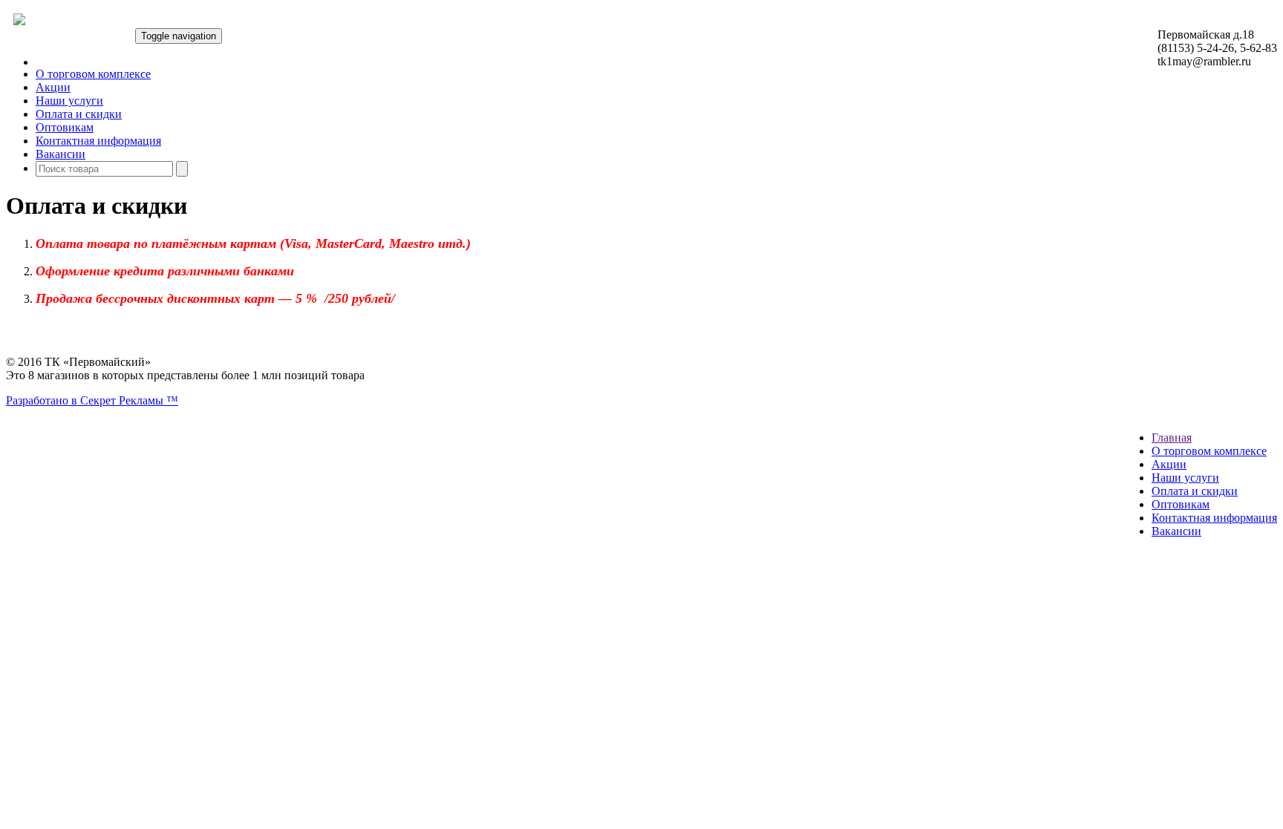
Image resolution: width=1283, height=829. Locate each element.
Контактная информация (98, 140)
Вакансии (60, 154)
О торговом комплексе (93, 74)
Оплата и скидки (79, 114)
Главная (1172, 437)
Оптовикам (65, 127)
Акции (53, 87)
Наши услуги (69, 100)
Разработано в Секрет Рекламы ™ (92, 400)
